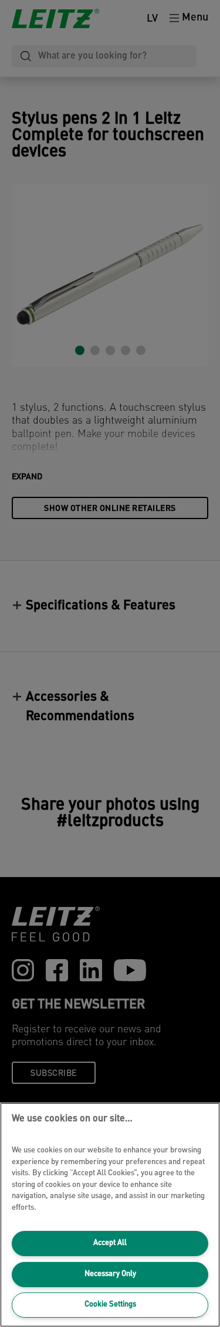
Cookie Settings (110, 1304)
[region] (110, 1215)
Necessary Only (110, 1274)
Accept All (110, 1243)
